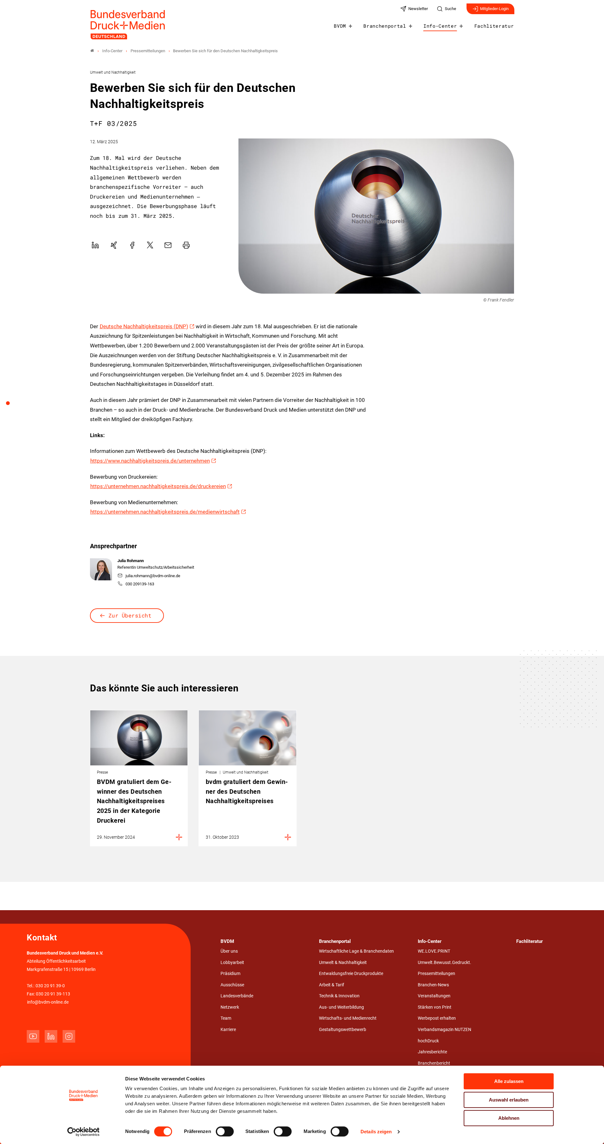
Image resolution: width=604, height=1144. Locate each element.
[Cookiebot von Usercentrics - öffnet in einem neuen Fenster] (83, 1131)
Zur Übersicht (130, 615)
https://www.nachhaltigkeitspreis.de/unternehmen (150, 461)
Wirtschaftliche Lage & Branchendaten (356, 951)
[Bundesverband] (92, 51)
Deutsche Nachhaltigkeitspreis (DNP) (144, 326)
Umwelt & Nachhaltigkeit (343, 962)
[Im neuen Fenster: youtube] (33, 1036)
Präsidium (230, 973)
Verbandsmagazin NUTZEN (444, 1029)
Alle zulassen (508, 1081)
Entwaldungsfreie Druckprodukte (351, 973)
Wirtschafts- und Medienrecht (348, 1018)
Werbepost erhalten (437, 1018)
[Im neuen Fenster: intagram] (69, 1036)
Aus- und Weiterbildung (341, 1007)
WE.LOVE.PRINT (434, 951)
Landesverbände (237, 996)
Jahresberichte (432, 1052)
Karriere (228, 1029)
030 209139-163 (140, 584)
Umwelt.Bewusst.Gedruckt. (444, 962)
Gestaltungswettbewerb (342, 1029)
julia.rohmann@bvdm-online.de (153, 575)
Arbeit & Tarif (331, 985)
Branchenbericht (434, 1063)
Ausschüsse (232, 985)
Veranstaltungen (434, 996)
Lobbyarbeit (232, 962)
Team (226, 1018)
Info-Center (440, 26)
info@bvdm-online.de (48, 1002)
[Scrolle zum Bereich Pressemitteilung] (11, 405)
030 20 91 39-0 (50, 986)
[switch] (225, 1131)
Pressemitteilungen (436, 973)
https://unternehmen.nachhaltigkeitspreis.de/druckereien (158, 486)
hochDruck (428, 1041)
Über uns (229, 951)
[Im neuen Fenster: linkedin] (51, 1036)
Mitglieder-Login (494, 8)
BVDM (340, 26)
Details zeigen (376, 1131)
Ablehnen (508, 1118)
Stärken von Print (434, 1007)
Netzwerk (230, 1007)
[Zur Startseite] (128, 25)
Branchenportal (384, 26)
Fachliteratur (494, 26)
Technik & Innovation (339, 996)
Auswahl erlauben (508, 1099)
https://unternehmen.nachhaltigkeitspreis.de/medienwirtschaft (165, 512)
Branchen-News (433, 985)
